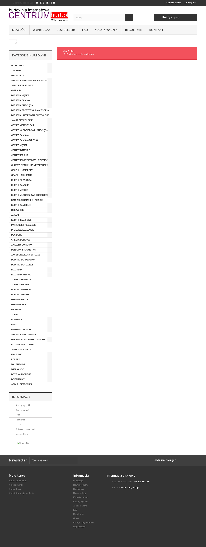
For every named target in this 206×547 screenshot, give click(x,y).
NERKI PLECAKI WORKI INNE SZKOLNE (31, 339)
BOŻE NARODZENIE (21, 374)
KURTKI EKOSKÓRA (21, 180)
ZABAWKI (16, 70)
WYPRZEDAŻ (17, 65)
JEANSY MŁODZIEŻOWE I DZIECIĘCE (30, 160)
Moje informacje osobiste (21, 493)
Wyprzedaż (41, 30)
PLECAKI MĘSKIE (20, 294)
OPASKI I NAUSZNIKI (21, 175)
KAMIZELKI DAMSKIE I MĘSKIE (27, 200)
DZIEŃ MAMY (18, 379)
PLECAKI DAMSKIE (21, 289)
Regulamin (134, 30)
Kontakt (156, 30)
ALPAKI (15, 215)
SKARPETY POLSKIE (22, 120)
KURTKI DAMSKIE (20, 185)
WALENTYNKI (18, 364)
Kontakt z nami (173, 2)
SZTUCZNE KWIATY (21, 349)
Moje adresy (15, 489)
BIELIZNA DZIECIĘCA (22, 105)
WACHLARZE (17, 75)
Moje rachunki (16, 485)
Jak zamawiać (22, 410)
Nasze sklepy (21, 434)
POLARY (15, 359)
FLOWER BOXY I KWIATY (24, 344)
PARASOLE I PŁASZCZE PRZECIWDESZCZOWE (23, 227)
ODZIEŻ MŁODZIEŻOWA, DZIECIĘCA (29, 130)
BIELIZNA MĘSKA (20, 95)
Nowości (19, 30)
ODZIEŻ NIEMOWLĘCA (22, 125)
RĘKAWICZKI (17, 210)
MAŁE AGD (16, 354)
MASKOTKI (16, 309)
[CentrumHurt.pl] (38, 14)
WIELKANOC (17, 369)
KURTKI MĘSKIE (19, 190)
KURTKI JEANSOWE (21, 220)
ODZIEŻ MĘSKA (19, 145)
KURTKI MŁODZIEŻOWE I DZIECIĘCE (30, 195)
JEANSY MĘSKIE (19, 155)
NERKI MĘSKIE (19, 304)
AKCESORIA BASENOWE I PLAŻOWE (30, 80)
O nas (18, 424)
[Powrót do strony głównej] (12, 42)
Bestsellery (65, 30)
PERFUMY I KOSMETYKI (23, 250)
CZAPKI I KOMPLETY (22, 170)
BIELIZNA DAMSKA (21, 100)
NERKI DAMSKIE (19, 299)
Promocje (78, 480)
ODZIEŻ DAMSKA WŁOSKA (24, 140)
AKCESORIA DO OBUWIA (24, 334)
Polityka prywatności (25, 429)
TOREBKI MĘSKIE (20, 284)
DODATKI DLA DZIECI (22, 265)
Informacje (21, 397)
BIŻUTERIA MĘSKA (21, 275)
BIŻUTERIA (16, 270)
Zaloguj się (190, 2)
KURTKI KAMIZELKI (21, 205)
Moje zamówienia (17, 480)
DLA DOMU (16, 235)
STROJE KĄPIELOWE (22, 85)
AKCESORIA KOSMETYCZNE (25, 255)
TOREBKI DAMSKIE (21, 279)
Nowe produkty (80, 485)
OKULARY (16, 90)
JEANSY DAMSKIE (20, 150)
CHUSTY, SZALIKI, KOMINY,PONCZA (29, 165)
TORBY (15, 314)
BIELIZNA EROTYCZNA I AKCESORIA (30, 110)
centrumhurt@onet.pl (129, 487)
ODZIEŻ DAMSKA (20, 135)
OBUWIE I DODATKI (21, 329)
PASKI (14, 324)
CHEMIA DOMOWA (20, 240)
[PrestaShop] (24, 443)
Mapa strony (79, 526)
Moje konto (17, 475)
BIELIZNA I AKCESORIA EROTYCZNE (30, 115)
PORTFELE (17, 319)
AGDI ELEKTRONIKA (21, 384)
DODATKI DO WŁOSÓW (23, 260)
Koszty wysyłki (106, 30)
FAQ (85, 30)
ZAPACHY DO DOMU (21, 245)
